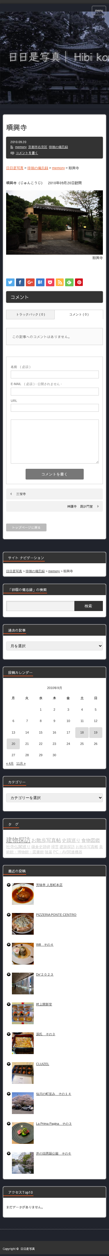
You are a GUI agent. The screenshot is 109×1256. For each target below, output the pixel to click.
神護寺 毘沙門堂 (80, 506)
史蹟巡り (71, 840)
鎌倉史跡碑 (40, 847)
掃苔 (55, 847)
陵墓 (48, 852)
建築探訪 (67, 847)
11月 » (21, 763)
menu (99, 10)
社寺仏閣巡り (18, 846)
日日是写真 (27, 1249)
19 (95, 732)
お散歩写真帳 (87, 847)
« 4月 (10, 763)
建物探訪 (18, 839)
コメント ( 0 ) (79, 314)
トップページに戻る (26, 527)
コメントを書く (27, 153)
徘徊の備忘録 (58, 147)
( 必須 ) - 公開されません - (36, 384)
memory (21, 147)
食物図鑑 (90, 840)
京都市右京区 (37, 147)
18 (82, 732)
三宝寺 (21, 494)
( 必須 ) (21, 367)
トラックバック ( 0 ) (30, 314)
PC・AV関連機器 (67, 852)
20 (13, 743)
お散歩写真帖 (46, 840)
